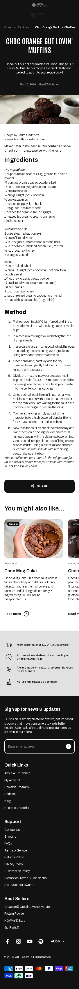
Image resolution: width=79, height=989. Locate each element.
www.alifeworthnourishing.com (24, 139)
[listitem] (39, 5)
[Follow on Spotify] (41, 941)
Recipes (23, 27)
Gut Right (19, 270)
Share (42, 486)
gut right (19, 195)
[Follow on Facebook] (7, 941)
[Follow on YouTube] (30, 941)
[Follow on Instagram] (19, 941)
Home (7, 27)
